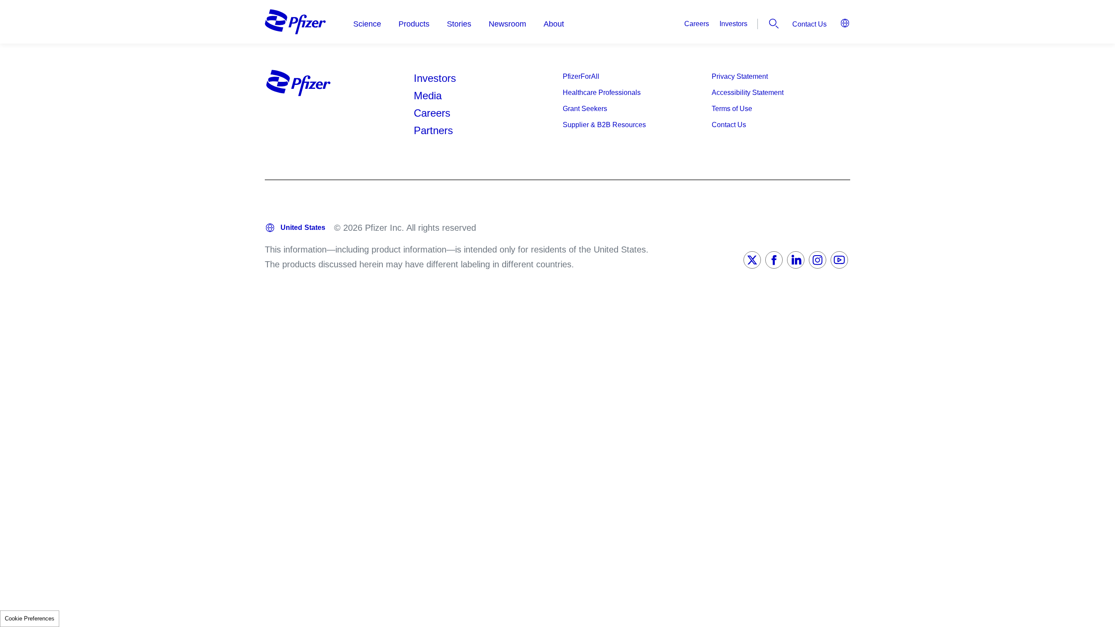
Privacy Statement (740, 76)
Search (774, 23)
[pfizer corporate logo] (295, 21)
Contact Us (809, 24)
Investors (733, 23)
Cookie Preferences (29, 618)
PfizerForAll (581, 76)
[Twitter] (752, 260)
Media (428, 95)
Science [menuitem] (367, 24)
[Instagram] (817, 260)
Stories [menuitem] (459, 24)
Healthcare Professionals (602, 92)
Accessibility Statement (748, 92)
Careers (696, 23)
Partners (433, 130)
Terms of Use (732, 108)
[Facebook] (774, 260)
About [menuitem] (554, 24)
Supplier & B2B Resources (604, 124)
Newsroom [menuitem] (507, 24)
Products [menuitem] (414, 24)
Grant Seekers (585, 108)
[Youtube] (839, 260)
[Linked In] (795, 260)
